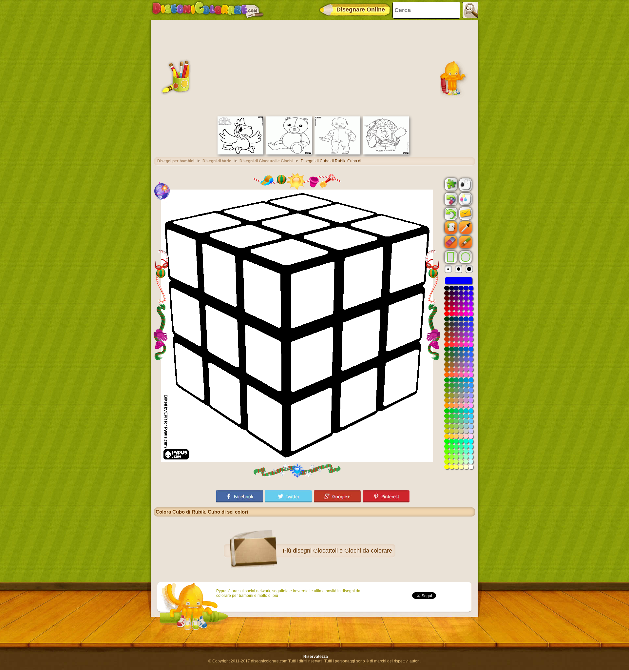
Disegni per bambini (175, 161)
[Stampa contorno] (465, 184)
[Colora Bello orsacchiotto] (289, 153)
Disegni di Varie (216, 161)
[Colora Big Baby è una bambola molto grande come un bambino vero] (337, 153)
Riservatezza (315, 656)
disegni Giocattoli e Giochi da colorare (342, 550)
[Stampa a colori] (465, 199)
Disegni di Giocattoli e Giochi (266, 161)
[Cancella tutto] (450, 199)
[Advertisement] (314, 67)
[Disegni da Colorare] (207, 10)
